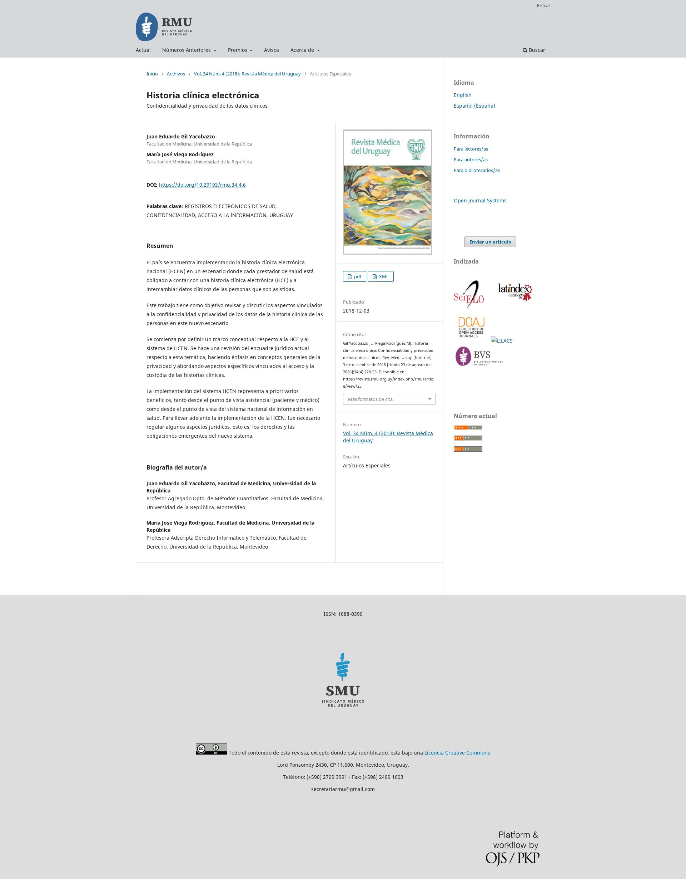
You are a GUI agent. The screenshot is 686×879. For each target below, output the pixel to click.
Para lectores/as (471, 149)
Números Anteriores (187, 49)
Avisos (271, 49)
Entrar (543, 5)
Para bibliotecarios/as (477, 170)
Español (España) (474, 105)
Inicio (152, 73)
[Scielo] (469, 307)
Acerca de (302, 49)
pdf (357, 276)
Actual (143, 49)
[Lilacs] (502, 340)
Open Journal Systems (480, 200)
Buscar (536, 49)
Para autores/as (471, 159)
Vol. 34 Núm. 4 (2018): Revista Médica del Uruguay (247, 73)
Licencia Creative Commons (457, 752)
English (463, 95)
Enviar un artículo (490, 242)
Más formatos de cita (370, 399)
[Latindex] (514, 307)
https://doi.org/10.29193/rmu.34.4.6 (202, 184)
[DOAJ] (472, 340)
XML (383, 276)
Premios (238, 49)
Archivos (176, 73)
